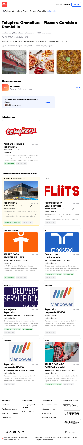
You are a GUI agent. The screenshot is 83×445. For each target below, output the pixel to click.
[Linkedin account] (23, 432)
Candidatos (6, 418)
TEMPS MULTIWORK (11, 230)
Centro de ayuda (49, 418)
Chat (78, 88)
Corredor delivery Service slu (14, 179)
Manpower (49, 285)
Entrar (76, 4)
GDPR (75, 437)
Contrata (5, 405)
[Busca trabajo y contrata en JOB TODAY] (4, 4)
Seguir (47, 102)
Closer (47, 340)
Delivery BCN (8, 285)
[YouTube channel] (14, 432)
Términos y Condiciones (61, 437)
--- (45, 230)
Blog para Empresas (10, 413)
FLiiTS (47, 179)
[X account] (19, 432)
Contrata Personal (62, 4)
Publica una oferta (9, 409)
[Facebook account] (10, 432)
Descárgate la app (49, 405)
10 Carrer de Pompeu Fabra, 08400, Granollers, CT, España (29, 46)
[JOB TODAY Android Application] (76, 405)
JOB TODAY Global (29, 412)
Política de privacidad (42, 437)
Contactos (46, 413)
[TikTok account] (3, 432)
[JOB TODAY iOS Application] (67, 405)
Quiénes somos (48, 409)
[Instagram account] (7, 432)
